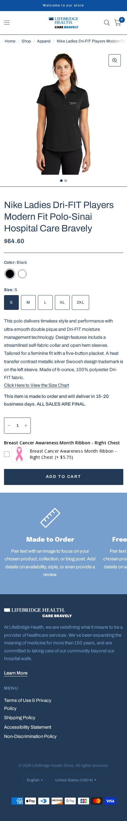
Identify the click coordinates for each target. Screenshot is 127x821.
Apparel (44, 41)
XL (62, 302)
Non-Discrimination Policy (30, 736)
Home (10, 41)
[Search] (107, 22)
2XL (80, 302)
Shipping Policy (19, 717)
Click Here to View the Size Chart (36, 385)
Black (10, 274)
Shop (26, 41)
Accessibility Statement (27, 727)
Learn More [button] (15, 673)
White (22, 274)
